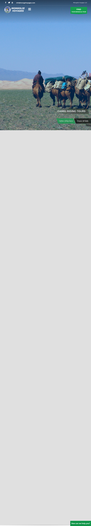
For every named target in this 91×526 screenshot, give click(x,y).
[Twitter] (9, 2)
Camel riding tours (66, 121)
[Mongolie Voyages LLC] (14, 10)
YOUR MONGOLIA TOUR (79, 10)
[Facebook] (5, 2)
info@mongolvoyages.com (25, 3)
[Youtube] (12, 2)
